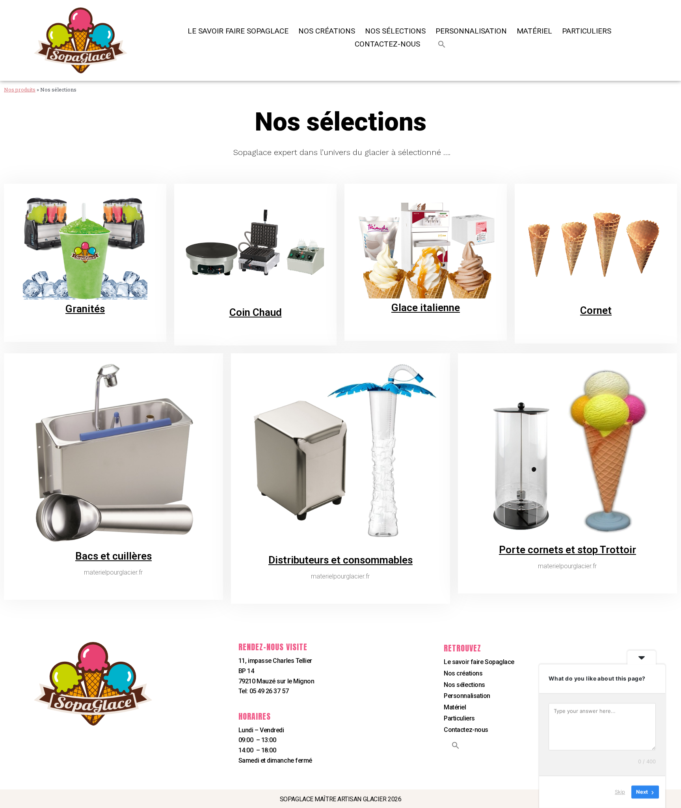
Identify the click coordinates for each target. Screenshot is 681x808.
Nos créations (326, 31)
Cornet (596, 310)
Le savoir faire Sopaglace (238, 31)
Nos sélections (395, 31)
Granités (85, 309)
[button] (442, 44)
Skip (620, 792)
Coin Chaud (255, 312)
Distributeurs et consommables (340, 560)
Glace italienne (425, 307)
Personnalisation (471, 31)
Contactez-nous (387, 44)
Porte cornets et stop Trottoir (567, 550)
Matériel (534, 31)
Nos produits (19, 89)
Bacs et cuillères (113, 556)
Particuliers (586, 31)
